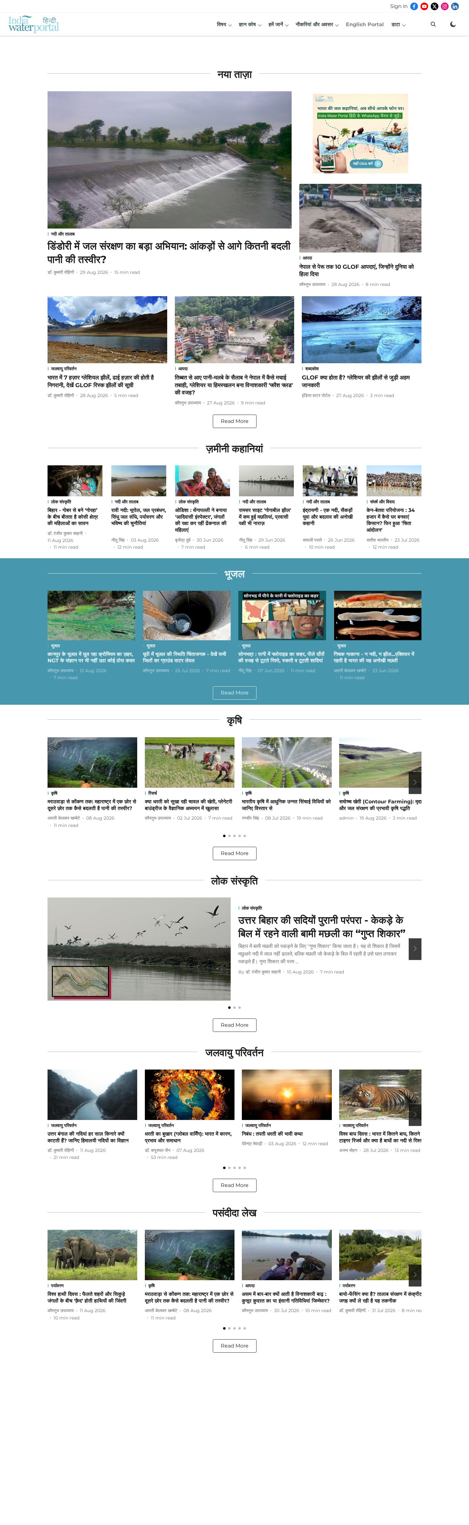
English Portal (365, 24)
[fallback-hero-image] (170, 160)
